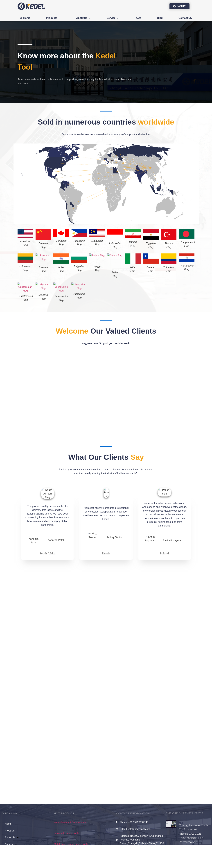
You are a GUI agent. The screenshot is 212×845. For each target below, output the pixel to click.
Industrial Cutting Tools (66, 833)
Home (8, 823)
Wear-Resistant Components (70, 822)
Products (10, 830)
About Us (10, 837)
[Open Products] (59, 18)
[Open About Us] (89, 18)
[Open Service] (117, 18)
